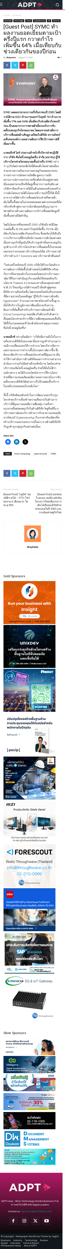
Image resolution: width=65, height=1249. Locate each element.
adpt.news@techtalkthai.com (36, 1211)
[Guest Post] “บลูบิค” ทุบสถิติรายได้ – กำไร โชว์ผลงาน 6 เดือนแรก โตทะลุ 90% (17, 500)
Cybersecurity (39, 20)
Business (17, 15)
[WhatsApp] (30, 65)
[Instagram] (24, 1221)
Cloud (28, 20)
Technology (18, 20)
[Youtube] (46, 1221)
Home (6, 15)
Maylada (11, 57)
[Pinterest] (22, 65)
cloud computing (22, 453)
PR (49, 20)
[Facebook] (6, 65)
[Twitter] (14, 65)
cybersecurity (40, 453)
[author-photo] (32, 542)
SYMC (53, 453)
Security (56, 20)
